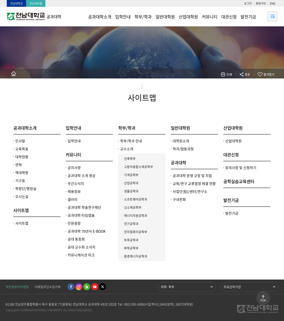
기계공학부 (131, 174)
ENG (272, 3)
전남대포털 (36, 3)
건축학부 (130, 158)
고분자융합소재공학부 (138, 166)
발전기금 (231, 200)
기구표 (20, 180)
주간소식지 (76, 183)
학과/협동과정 (183, 148)
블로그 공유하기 (230, 85)
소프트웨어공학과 (135, 199)
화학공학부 (131, 248)
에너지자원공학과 (135, 215)
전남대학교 (16, 3)
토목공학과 (131, 240)
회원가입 (261, 3)
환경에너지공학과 (135, 256)
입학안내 (73, 128)
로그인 (248, 3)
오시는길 (21, 196)
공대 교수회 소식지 (81, 247)
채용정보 (74, 191)
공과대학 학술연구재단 (84, 207)
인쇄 (229, 74)
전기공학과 (131, 223)
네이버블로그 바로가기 (86, 286)
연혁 (18, 164)
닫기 (250, 83)
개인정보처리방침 (17, 286)
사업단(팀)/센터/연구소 (190, 191)
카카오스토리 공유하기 (218, 85)
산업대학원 (233, 128)
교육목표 (21, 148)
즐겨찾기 (269, 74)
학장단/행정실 (25, 188)
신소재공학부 (132, 207)
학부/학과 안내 (131, 141)
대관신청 (231, 154)
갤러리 (72, 199)
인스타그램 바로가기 (78, 286)
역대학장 (21, 172)
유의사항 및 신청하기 (240, 167)
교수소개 (126, 148)
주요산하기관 (232, 286)
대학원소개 (181, 141)
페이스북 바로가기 (70, 286)
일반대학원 (180, 128)
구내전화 (179, 199)
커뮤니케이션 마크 (81, 255)
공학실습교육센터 (238, 181)
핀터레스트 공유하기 (224, 85)
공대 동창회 (76, 239)
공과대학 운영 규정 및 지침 (192, 175)
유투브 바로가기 (94, 286)
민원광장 (74, 223)
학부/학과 (126, 128)
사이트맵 (21, 210)
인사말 (20, 141)
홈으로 (13, 73)
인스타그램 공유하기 (236, 85)
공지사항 (74, 167)
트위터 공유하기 (212, 85)
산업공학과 (131, 183)
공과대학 (178, 162)
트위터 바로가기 (102, 286)
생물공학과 (131, 191)
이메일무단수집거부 (48, 286)
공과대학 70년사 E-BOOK (87, 231)
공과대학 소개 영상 (81, 175)
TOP (263, 300)
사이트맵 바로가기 (267, 16)
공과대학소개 (25, 128)
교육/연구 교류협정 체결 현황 (194, 183)
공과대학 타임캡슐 (81, 215)
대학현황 (21, 156)
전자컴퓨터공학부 (135, 231)
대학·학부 (167, 286)
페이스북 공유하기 (207, 85)
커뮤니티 (73, 154)
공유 (247, 74)
